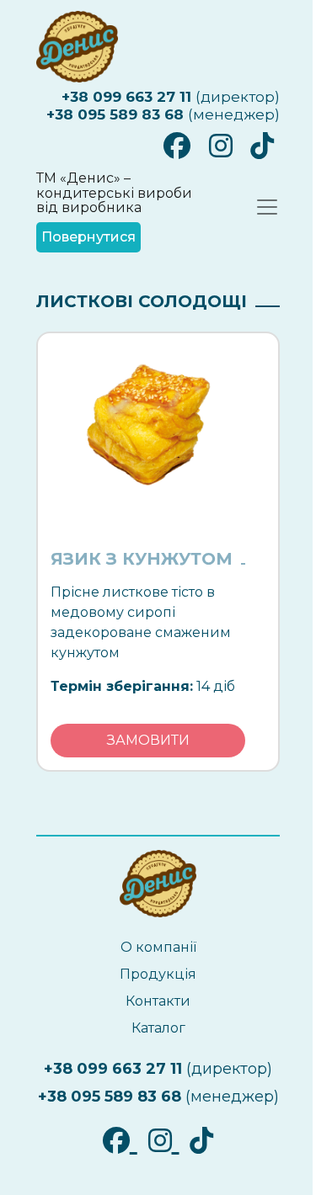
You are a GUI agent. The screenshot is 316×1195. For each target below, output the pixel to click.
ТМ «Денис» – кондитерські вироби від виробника (114, 192)
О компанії (158, 947)
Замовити (148, 740)
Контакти (158, 1001)
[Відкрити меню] (267, 207)
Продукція (158, 974)
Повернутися (88, 237)
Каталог (158, 1028)
